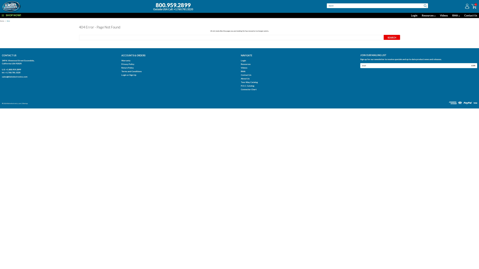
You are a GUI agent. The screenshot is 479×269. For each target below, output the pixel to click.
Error (8, 21)
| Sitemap (25, 103)
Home (2, 21)
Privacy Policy (127, 64)
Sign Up (132, 75)
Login (414, 15)
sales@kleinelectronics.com (14, 76)
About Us (245, 78)
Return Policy (127, 68)
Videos (444, 15)
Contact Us (470, 15)
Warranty (125, 60)
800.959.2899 (173, 6)
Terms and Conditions (131, 71)
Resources (428, 15)
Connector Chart (249, 89)
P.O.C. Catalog (247, 86)
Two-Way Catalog (249, 82)
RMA (455, 15)
